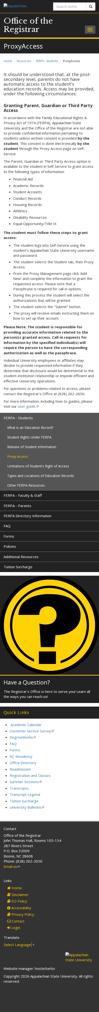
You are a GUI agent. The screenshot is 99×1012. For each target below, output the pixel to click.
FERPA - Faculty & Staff (23, 495)
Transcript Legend (25, 794)
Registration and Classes (30, 775)
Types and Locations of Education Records (40, 475)
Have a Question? (27, 682)
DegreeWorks (23, 737)
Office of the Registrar (28, 25)
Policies (10, 546)
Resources (24, 61)
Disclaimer (20, 894)
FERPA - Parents (17, 505)
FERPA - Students (47, 61)
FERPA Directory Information (27, 515)
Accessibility (20, 907)
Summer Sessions (26, 781)
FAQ (7, 525)
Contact (18, 921)
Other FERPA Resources (26, 485)
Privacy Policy (22, 914)
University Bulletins (27, 807)
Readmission (20, 769)
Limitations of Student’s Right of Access (38, 466)
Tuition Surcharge (18, 566)
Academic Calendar (26, 724)
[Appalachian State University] (25, 6)
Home (8, 61)
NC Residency (21, 756)
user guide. (28, 406)
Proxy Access (17, 456)
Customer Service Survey (32, 730)
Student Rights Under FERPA (29, 437)
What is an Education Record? (30, 427)
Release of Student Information (31, 447)
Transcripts (19, 788)
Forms (9, 536)
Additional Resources (21, 556)
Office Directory (23, 762)
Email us (12, 866)
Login (15, 927)
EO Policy (19, 901)
